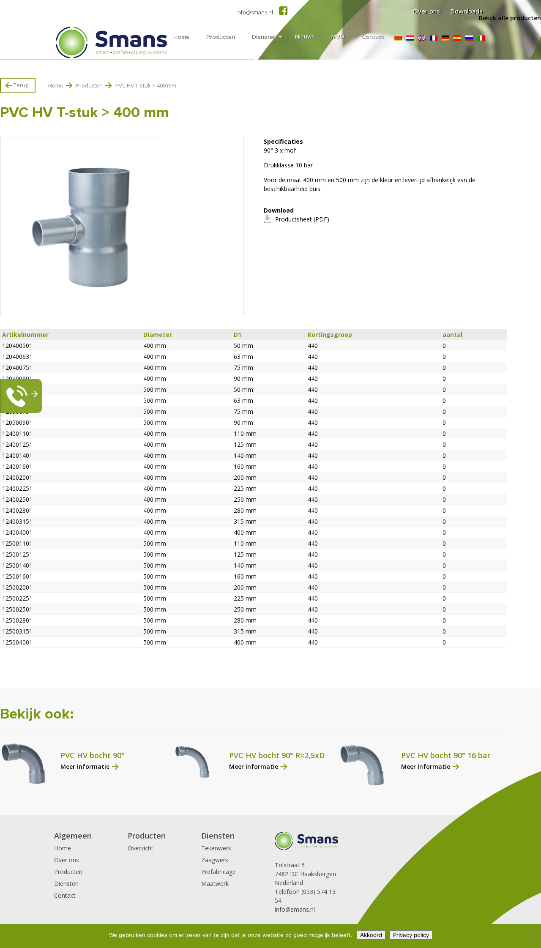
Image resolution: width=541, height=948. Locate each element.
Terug (21, 85)
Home (55, 85)
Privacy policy (411, 935)
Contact (65, 895)
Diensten (66, 884)
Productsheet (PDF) (302, 219)
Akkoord (371, 935)
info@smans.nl (254, 12)
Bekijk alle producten (510, 18)
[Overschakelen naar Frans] (434, 38)
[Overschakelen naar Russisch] (469, 38)
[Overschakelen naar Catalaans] (398, 38)
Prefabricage (218, 872)
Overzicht (140, 848)
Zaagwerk (214, 860)
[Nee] (530, 936)
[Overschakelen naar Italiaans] (481, 38)
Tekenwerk (216, 848)
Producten (89, 85)
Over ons (426, 11)
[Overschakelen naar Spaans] (457, 38)
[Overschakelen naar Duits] (445, 38)
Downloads (466, 11)
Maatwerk (215, 884)
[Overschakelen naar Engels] (422, 38)
